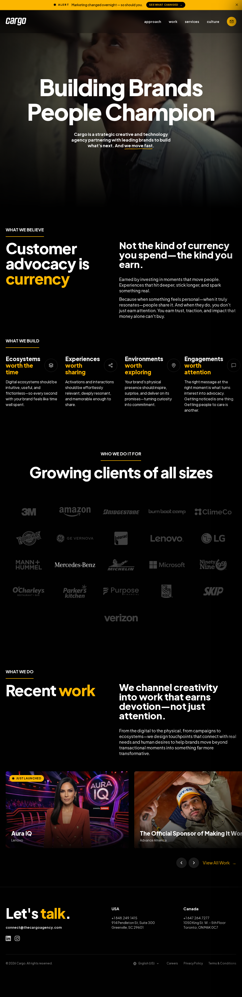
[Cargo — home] (16, 21)
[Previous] (181, 863)
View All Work (219, 862)
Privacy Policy (193, 963)
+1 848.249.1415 (124, 918)
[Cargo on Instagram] (17, 938)
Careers (172, 963)
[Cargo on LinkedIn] (8, 938)
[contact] (231, 21)
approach (152, 21)
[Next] (194, 863)
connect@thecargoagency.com (34, 927)
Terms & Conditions (222, 963)
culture (213, 21)
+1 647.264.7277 (196, 918)
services (192, 21)
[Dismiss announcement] (236, 4)
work (173, 21)
